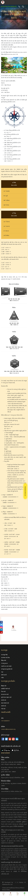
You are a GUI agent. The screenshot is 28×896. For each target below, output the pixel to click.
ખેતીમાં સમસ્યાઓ (18, 826)
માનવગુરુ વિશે (4, 654)
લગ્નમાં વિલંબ (18, 817)
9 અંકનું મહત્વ (4, 663)
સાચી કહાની (4, 675)
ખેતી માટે (3, 708)
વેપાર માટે (3, 691)
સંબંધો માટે (3, 700)
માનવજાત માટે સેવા (5, 657)
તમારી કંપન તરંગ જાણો (6, 666)
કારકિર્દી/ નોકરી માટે (5, 688)
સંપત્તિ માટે (3, 706)
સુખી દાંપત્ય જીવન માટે (6, 697)
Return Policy (6, 890)
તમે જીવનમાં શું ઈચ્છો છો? (6, 669)
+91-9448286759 (5, 721)
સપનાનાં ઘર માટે (4, 694)
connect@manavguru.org (8, 729)
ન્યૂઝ (2, 672)
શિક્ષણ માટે (3, 686)
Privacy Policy (20, 888)
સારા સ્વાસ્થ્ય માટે (5, 703)
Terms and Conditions (8, 888)
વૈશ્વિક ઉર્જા (3, 660)
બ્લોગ (2, 677)
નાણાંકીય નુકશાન (21, 822)
